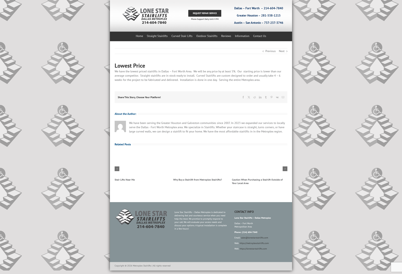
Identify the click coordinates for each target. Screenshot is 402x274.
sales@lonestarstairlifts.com (254, 241)
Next (282, 51)
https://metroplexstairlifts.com (254, 246)
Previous (270, 51)
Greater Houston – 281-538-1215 (259, 15)
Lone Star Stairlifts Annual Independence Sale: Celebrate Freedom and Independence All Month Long (199, 183)
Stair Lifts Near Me (242, 179)
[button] (117, 170)
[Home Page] (145, 15)
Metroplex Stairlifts (125, 179)
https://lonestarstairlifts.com (253, 252)
